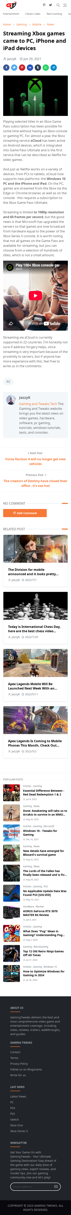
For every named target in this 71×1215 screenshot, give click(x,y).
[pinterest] (44, 5)
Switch (14, 1119)
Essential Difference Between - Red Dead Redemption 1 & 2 (43, 792)
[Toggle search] (58, 5)
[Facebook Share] (6, 67)
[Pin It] (22, 67)
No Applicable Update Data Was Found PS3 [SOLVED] (44, 893)
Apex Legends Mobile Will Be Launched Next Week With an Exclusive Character (31, 688)
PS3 (46, 886)
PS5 (12, 1114)
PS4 (12, 1108)
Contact (15, 1052)
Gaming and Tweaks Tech (38, 404)
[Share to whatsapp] (46, 67)
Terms (14, 1058)
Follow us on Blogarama (26, 1069)
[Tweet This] (14, 67)
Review (40, 906)
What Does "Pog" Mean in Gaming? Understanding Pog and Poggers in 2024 (43, 935)
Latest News (18, 1096)
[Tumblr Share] (38, 67)
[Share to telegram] (53, 67)
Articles (27, 786)
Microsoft (49, 826)
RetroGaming (41, 946)
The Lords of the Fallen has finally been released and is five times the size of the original (44, 874)
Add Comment (27, 513)
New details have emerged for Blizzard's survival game (43, 853)
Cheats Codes (32, 14)
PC (8, 382)
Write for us (18, 1075)
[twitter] (50, 5)
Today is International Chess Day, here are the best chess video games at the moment (34, 631)
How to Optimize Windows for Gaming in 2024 (43, 973)
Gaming (37, 786)
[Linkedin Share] (30, 67)
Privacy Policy (19, 1063)
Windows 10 (50, 966)
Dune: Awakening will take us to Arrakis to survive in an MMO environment (45, 814)
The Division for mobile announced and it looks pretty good (32, 574)
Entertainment (11, 14)
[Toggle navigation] (65, 5)
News (37, 806)
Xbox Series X (19, 1131)
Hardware (29, 906)
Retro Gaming (54, 14)
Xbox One (16, 1125)
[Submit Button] (56, 1186)
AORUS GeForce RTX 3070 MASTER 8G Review (40, 913)
